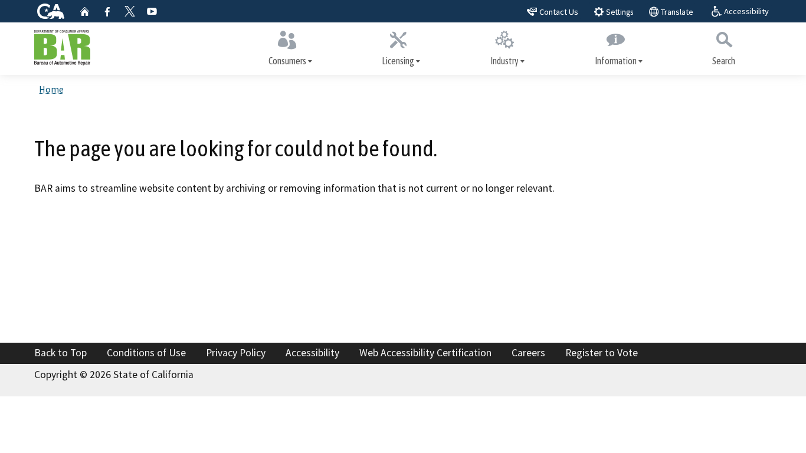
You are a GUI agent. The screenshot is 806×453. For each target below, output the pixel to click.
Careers (528, 352)
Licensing (398, 60)
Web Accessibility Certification (425, 352)
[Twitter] (129, 11)
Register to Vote (601, 352)
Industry (504, 60)
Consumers (287, 60)
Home (51, 89)
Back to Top (60, 352)
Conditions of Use (146, 352)
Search (723, 60)
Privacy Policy (236, 352)
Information (616, 60)
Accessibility (312, 352)
